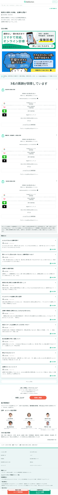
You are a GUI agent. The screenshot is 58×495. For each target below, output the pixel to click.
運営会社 (31, 462)
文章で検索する (53, 8)
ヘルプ (31, 455)
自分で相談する (43, 76)
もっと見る (29, 381)
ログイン (55, 1)
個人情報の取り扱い (31, 93)
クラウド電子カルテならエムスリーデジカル (9, 479)
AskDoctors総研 (10, 472)
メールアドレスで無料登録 (29, 124)
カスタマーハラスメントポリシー (36, 465)
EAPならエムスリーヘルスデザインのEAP (45, 485)
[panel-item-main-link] (29, 245)
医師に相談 (38, 398)
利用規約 (24, 93)
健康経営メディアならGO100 (42, 483)
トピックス (3, 472)
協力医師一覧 (3, 455)
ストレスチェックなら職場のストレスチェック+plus (27, 485)
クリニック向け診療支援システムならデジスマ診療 (27, 479)
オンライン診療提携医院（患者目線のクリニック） (23, 472)
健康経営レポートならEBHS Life (29, 483)
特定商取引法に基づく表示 (5, 462)
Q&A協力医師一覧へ (52, 439)
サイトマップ (3, 465)
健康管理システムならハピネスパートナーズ (9, 485)
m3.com (5, 407)
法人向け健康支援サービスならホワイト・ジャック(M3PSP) (12, 483)
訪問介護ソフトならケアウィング (43, 479)
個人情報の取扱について (34, 458)
